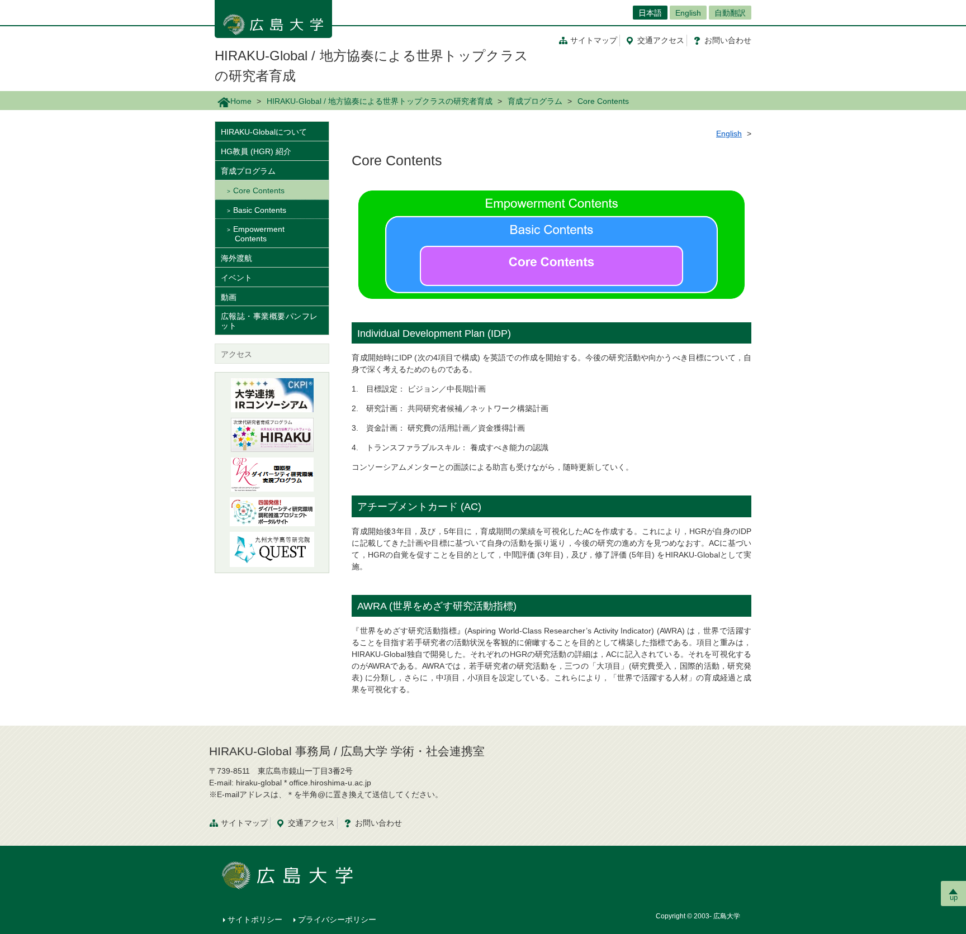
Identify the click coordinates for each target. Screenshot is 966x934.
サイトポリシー (255, 919)
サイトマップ (593, 40)
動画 (228, 297)
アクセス (660, 40)
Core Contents (259, 190)
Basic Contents (259, 210)
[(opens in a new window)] (272, 435)
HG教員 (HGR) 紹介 (256, 151)
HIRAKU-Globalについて (264, 131)
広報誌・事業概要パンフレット (269, 321)
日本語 (650, 12)
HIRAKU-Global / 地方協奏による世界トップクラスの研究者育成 (380, 101)
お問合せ (727, 40)
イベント (236, 277)
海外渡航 (236, 258)
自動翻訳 (730, 12)
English (688, 12)
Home (241, 101)
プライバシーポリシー (337, 919)
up (954, 897)
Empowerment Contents (259, 234)
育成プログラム (535, 101)
